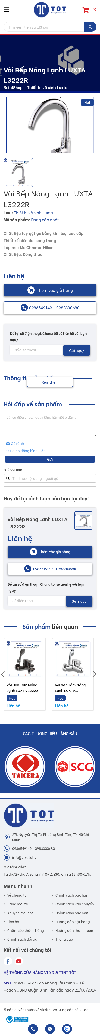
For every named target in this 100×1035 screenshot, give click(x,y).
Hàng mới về (17, 904)
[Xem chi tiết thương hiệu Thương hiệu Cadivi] (75, 766)
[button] (7, 10)
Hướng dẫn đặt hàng (72, 921)
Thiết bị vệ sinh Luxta (47, 87)
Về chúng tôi (17, 895)
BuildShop (13, 87)
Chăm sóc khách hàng (25, 930)
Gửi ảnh (17, 443)
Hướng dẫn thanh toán (74, 930)
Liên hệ (13, 921)
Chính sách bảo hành (73, 895)
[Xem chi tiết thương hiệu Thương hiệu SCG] (25, 766)
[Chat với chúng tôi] (50, 1029)
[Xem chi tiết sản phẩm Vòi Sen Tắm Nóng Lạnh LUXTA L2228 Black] (25, 659)
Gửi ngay (76, 350)
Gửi (50, 459)
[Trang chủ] (50, 10)
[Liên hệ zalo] (67, 1029)
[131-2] (50, 125)
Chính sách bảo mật (72, 913)
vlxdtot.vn (48, 1009)
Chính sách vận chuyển (74, 904)
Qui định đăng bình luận (26, 450)
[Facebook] (8, 961)
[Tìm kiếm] (90, 27)
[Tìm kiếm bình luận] (8, 478)
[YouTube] (19, 961)
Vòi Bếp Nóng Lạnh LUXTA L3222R (37, 522)
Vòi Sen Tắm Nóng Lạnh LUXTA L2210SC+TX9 (70, 690)
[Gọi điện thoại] (33, 1029)
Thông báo (64, 939)
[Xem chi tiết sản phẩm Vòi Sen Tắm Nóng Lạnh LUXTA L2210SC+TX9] (73, 659)
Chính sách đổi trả (22, 939)
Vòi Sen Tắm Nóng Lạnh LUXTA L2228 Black (22, 690)
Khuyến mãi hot (20, 913)
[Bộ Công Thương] (16, 1019)
